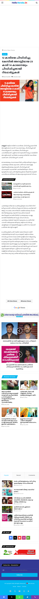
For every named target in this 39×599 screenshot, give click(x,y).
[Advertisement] (19, 26)
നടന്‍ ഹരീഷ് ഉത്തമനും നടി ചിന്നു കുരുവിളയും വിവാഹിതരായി (25, 482)
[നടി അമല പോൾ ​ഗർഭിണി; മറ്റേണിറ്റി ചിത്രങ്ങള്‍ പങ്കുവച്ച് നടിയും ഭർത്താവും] (7, 500)
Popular (6, 475)
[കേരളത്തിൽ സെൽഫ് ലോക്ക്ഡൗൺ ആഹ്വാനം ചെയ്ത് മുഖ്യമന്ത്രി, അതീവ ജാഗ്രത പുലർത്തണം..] (10, 412)
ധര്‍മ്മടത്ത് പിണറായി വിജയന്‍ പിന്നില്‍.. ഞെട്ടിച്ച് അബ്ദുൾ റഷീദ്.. (28, 393)
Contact (24, 586)
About (19, 586)
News (9, 50)
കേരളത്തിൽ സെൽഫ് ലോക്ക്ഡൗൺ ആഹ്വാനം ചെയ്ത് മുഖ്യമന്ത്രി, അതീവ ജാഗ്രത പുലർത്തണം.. (10, 421)
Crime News (13, 301)
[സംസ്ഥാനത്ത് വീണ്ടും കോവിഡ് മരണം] (7, 492)
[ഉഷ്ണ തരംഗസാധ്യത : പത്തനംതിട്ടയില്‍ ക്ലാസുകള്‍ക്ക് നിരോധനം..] (28, 412)
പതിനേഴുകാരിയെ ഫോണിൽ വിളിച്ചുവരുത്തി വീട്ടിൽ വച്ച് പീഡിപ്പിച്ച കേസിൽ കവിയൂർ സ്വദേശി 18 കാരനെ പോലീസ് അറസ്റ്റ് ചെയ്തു (23, 519)
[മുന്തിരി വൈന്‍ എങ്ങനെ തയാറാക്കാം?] (7, 509)
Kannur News (26, 301)
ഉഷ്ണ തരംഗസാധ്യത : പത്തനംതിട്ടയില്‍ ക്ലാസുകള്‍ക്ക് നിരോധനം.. (28, 420)
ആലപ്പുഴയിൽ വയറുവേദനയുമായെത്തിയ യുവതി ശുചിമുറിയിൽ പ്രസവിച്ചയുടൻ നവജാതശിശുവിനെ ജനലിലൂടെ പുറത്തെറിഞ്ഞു (10, 397)
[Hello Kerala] (19, 3)
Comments (32, 475)
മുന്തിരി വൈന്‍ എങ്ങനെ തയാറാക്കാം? (22, 508)
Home (5, 50)
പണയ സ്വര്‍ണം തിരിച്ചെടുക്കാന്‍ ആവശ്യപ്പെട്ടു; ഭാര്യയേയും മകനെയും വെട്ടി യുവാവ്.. (23, 194)
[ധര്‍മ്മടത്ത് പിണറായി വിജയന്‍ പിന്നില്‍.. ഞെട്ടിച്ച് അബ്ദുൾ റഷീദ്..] (28, 385)
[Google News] (19, 308)
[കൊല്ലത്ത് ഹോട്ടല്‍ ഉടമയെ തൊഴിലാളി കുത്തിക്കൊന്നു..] (7, 186)
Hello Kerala (31, 583)
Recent (18, 475)
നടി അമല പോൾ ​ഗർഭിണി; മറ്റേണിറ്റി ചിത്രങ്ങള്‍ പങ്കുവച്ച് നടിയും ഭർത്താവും (23, 500)
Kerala (13, 50)
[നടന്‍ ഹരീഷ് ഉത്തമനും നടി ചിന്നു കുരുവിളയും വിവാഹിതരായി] (7, 483)
